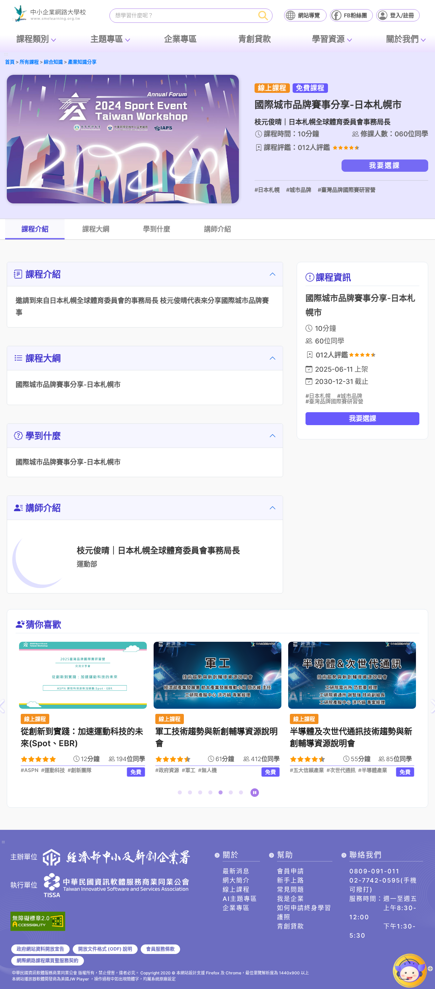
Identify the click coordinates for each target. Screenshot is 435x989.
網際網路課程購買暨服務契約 (48, 960)
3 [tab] (201, 793)
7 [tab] (242, 793)
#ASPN (29, 770)
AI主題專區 (240, 898)
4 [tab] (211, 793)
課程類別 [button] (32, 39)
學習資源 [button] (328, 39)
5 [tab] (222, 793)
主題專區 (106, 39)
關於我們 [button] (402, 39)
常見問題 (290, 889)
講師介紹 (217, 229)
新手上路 (290, 880)
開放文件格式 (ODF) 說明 (105, 949)
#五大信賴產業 (307, 770)
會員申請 (290, 871)
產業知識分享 (82, 62)
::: (6, 54)
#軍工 (188, 770)
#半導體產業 (372, 770)
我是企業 (290, 898)
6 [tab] (232, 793)
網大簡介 (236, 880)
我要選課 (384, 166)
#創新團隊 (79, 770)
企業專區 (180, 39)
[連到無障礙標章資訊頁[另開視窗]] (37, 921)
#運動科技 (53, 770)
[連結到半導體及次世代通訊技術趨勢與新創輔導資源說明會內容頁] (352, 675)
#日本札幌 (267, 189)
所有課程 (29, 62)
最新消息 (236, 871)
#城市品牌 (298, 189)
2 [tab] (191, 793)
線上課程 (236, 889)
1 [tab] (181, 793)
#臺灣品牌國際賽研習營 (347, 189)
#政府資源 (167, 770)
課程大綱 (95, 229)
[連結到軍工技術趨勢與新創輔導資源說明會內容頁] (217, 675)
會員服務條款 (160, 949)
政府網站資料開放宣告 (40, 949)
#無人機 (207, 770)
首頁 (10, 62)
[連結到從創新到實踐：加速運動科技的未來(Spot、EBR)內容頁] (83, 675)
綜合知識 (53, 62)
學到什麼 (156, 229)
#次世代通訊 (341, 770)
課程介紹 (35, 229)
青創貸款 (254, 39)
